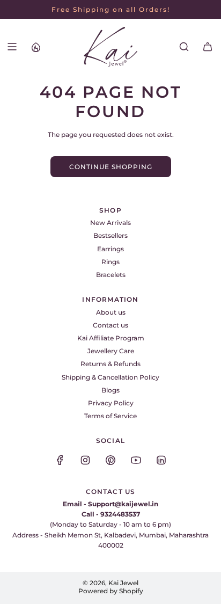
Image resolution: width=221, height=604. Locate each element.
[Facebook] (60, 460)
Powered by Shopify (110, 591)
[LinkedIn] (161, 460)
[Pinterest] (110, 460)
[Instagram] (85, 460)
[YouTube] (136, 460)
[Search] (184, 47)
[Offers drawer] (35, 47)
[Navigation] (12, 47)
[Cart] (207, 47)
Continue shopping (110, 167)
